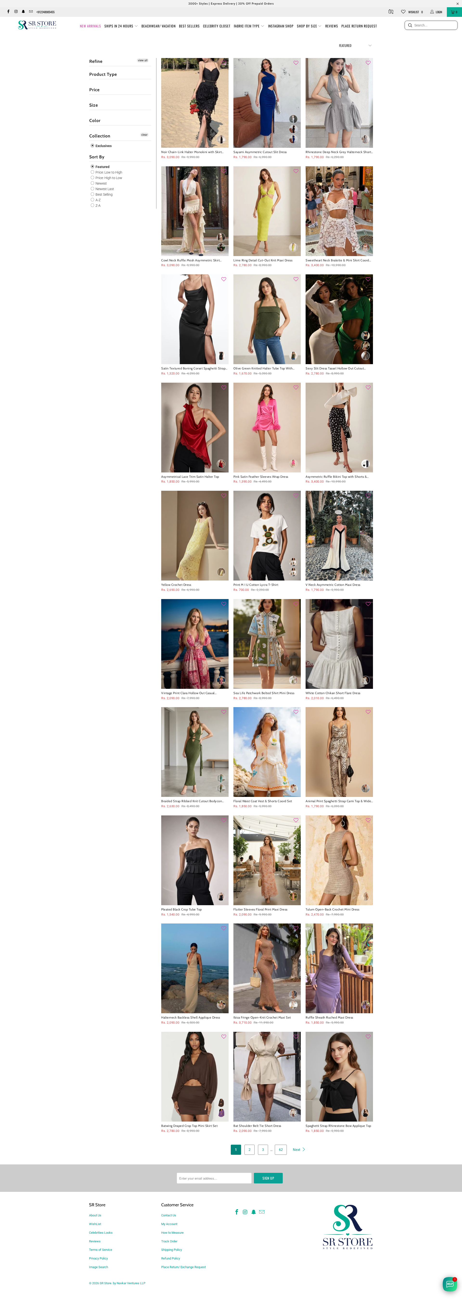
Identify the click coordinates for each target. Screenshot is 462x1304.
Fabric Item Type (247, 25)
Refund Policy (170, 1258)
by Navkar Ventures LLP (129, 1283)
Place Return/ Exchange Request (183, 1267)
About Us (95, 1215)
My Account (169, 1224)
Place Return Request (359, 25)
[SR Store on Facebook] (8, 12)
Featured (102, 167)
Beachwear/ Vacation (158, 25)
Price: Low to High (108, 172)
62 (281, 1150)
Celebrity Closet (217, 25)
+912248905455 (45, 12)
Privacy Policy (98, 1258)
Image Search (98, 1267)
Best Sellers (189, 25)
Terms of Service (100, 1250)
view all (143, 60)
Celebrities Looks (101, 1232)
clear (144, 134)
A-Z (98, 200)
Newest (101, 183)
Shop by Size (307, 25)
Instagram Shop (281, 25)
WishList (95, 1224)
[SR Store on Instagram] (15, 12)
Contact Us (168, 1215)
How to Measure (172, 1232)
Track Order (169, 1241)
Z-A (98, 205)
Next (297, 1150)
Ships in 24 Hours (119, 25)
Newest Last (104, 189)
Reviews (331, 25)
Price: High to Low (108, 178)
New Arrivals (90, 25)
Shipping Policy (171, 1250)
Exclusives (103, 146)
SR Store (105, 1283)
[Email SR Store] (31, 12)
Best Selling (104, 194)
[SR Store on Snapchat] (23, 12)
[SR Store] (37, 25)
